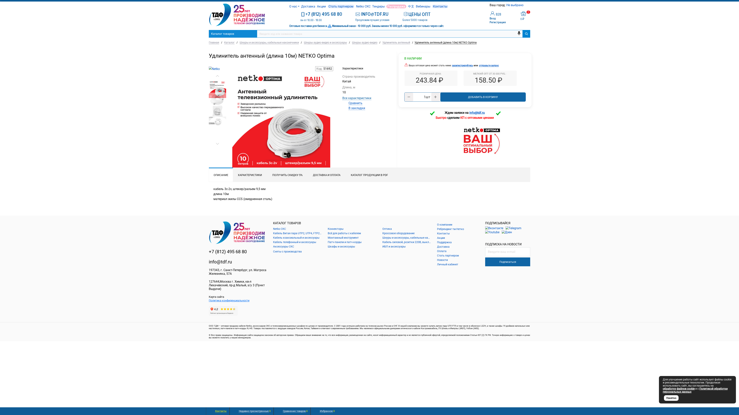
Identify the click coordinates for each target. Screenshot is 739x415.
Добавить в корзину (483, 97)
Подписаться (507, 261)
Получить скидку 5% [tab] (287, 175)
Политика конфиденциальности (229, 300)
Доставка (308, 6)
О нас (293, 6)
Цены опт (419, 14)
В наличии (413, 58)
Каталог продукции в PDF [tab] (369, 175)
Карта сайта (216, 296)
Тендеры (378, 6)
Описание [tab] (221, 175)
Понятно (671, 398)
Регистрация (498, 22)
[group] (281, 119)
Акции (321, 6)
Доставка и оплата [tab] (326, 175)
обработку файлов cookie (679, 388)
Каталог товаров (222, 34)
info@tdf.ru (220, 262)
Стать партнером (341, 6)
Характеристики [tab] (250, 175)
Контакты (440, 6)
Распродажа (396, 6)
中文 (411, 6)
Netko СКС (363, 6)
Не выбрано (515, 5)
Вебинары (423, 6)
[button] (217, 76)
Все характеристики (356, 98)
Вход (493, 18)
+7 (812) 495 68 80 (323, 14)
